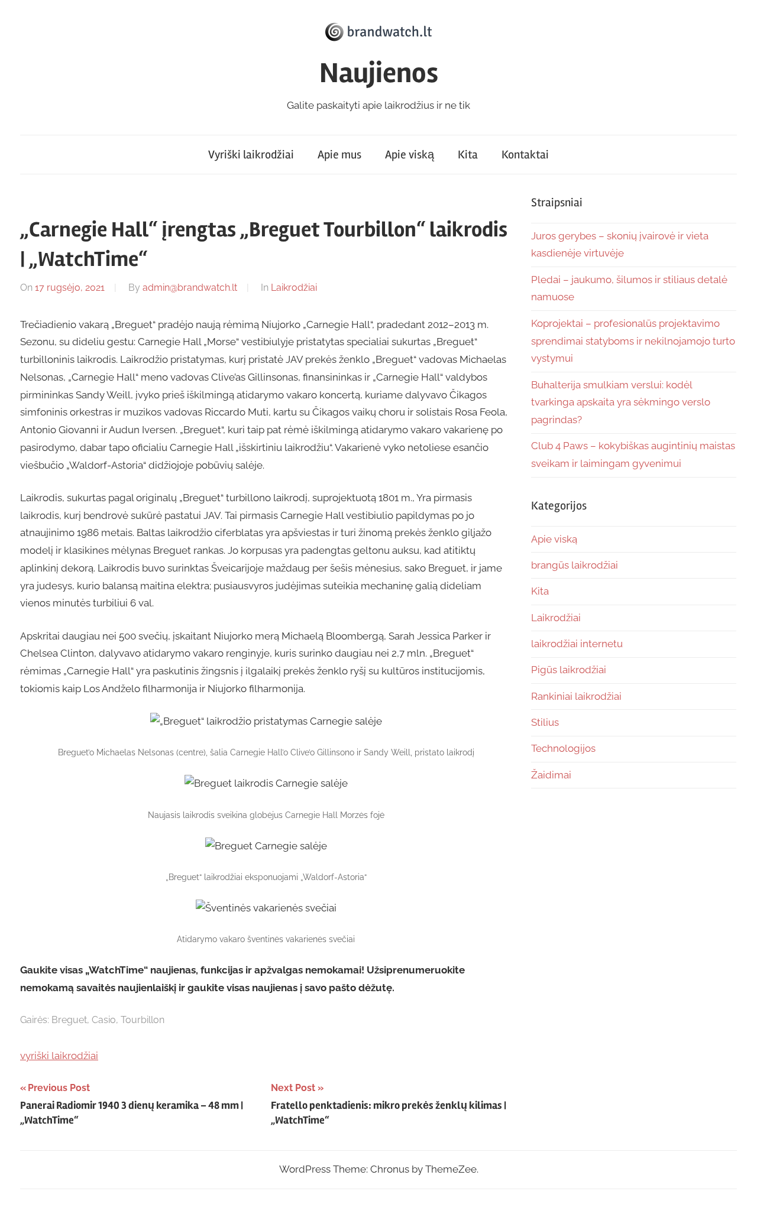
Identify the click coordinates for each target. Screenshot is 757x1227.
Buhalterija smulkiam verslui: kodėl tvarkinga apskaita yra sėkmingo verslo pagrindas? (620, 402)
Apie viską (409, 154)
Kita (468, 154)
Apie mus (339, 154)
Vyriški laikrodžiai (251, 154)
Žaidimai (551, 775)
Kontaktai (525, 154)
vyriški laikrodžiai (59, 1056)
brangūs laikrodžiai (574, 565)
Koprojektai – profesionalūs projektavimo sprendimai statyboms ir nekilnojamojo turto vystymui (633, 341)
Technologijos (563, 748)
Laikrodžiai (294, 287)
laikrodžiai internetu (577, 644)
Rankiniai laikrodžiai (576, 696)
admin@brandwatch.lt (190, 287)
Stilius (545, 722)
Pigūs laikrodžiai (568, 670)
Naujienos (378, 73)
